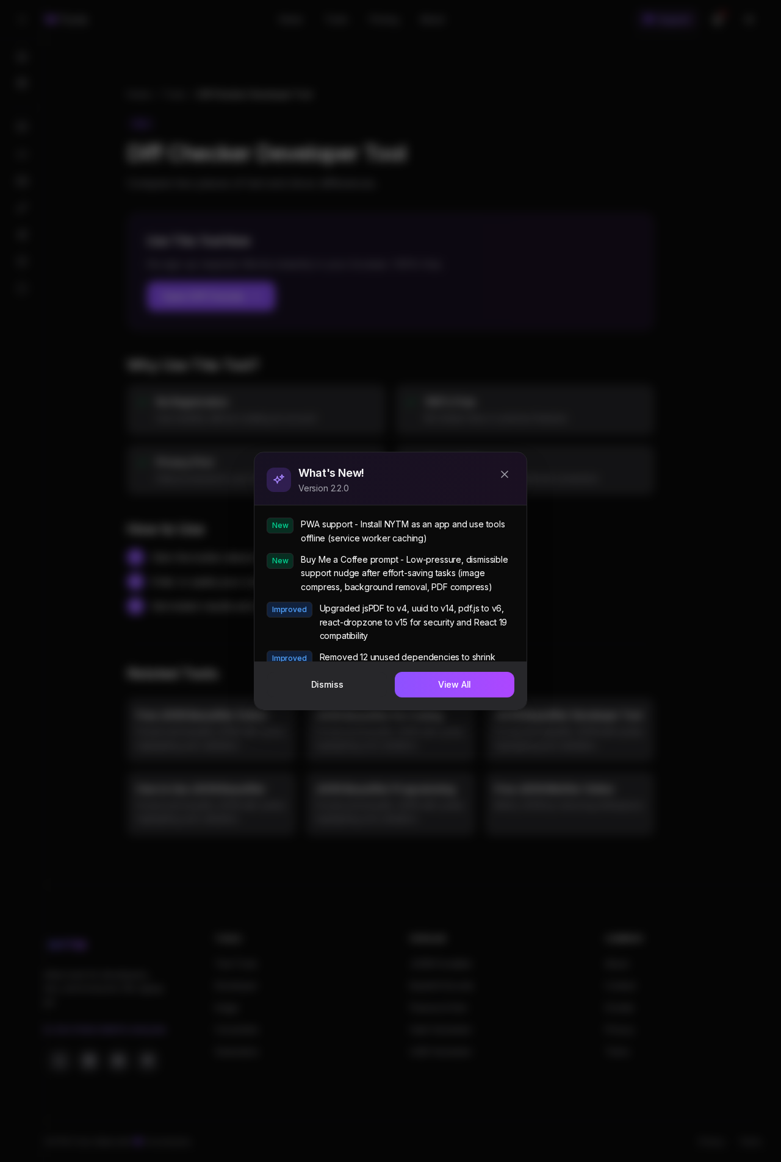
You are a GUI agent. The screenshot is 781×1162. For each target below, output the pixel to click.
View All (455, 684)
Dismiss (327, 684)
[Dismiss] (504, 474)
